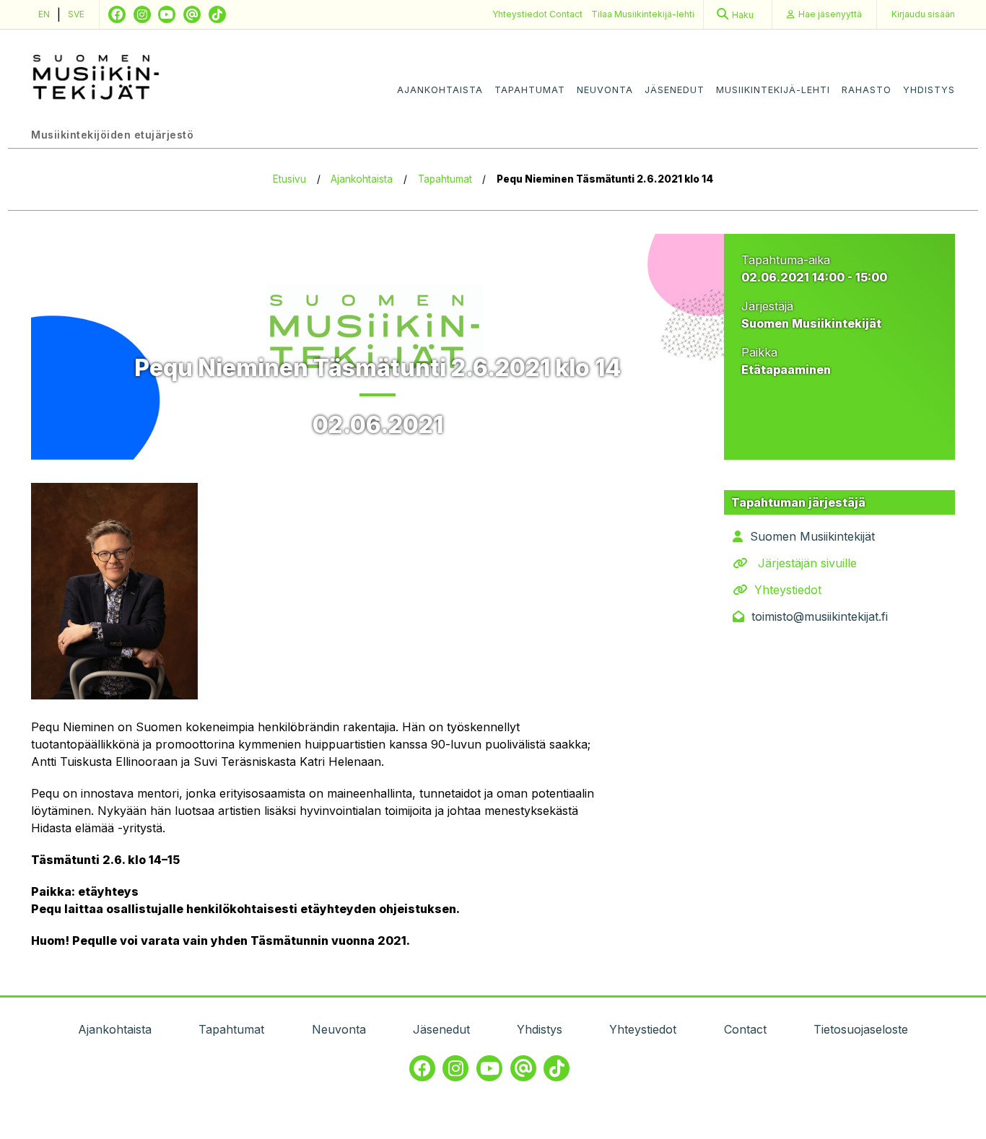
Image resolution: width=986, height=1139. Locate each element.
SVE (76, 14)
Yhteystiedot (520, 14)
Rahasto (866, 89)
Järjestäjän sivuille (807, 563)
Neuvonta (605, 89)
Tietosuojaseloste (860, 1029)
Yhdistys (929, 89)
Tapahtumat (529, 89)
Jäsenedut (674, 89)
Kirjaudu (923, 14)
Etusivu (289, 179)
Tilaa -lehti (642, 14)
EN (44, 14)
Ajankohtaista (440, 89)
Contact (566, 14)
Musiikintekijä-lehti (773, 89)
